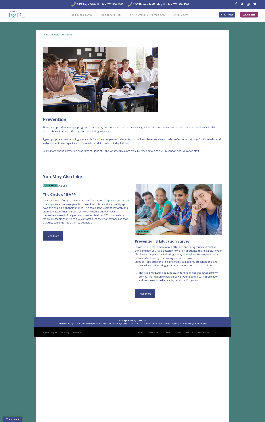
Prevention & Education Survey (162, 241)
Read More (53, 236)
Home (45, 35)
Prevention (67, 35)
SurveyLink (189, 254)
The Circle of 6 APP (59, 194)
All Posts (54, 35)
